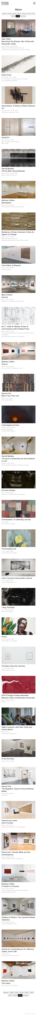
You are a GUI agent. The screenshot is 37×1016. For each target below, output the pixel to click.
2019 (17, 16)
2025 (14, 13)
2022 (28, 13)
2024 (19, 13)
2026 (9, 13)
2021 (33, 13)
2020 (13, 16)
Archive (23, 16)
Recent (4, 13)
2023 (23, 13)
